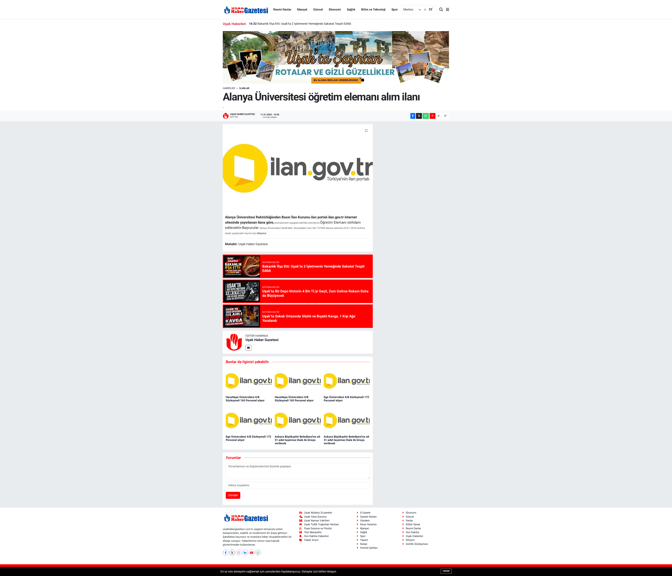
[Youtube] (251, 552)
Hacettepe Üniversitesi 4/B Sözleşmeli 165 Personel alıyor (245, 398)
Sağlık (351, 9)
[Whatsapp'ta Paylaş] (426, 116)
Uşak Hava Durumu (315, 516)
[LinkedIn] (245, 552)
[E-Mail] (248, 348)
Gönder (233, 495)
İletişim (410, 540)
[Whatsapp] (258, 552)
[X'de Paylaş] (419, 116)
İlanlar (244, 88)
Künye (363, 544)
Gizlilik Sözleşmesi (417, 544)
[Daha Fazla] (432, 116)
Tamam (446, 571)
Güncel (318, 9)
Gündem (365, 520)
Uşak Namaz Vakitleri (317, 520)
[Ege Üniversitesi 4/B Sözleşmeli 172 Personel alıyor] (347, 380)
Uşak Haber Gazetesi (262, 340)
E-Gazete (365, 512)
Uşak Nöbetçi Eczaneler (318, 512)
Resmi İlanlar (282, 9)
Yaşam (364, 540)
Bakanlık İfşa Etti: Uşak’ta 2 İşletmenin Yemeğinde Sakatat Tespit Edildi (300, 23)
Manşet (302, 9)
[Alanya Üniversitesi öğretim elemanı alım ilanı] (298, 168)
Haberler (229, 88)
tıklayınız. (262, 233)
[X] (232, 552)
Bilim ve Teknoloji (373, 9)
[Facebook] (226, 552)
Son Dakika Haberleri (316, 536)
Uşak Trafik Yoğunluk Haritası (321, 524)
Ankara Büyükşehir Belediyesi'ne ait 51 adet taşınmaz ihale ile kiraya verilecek (297, 440)
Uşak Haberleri (414, 536)
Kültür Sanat (413, 524)
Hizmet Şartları (369, 547)
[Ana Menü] (446, 9)
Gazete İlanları (368, 516)
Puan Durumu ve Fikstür (318, 528)
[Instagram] (238, 552)
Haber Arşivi (311, 540)
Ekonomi (335, 9)
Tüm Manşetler (313, 532)
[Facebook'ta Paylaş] (412, 116)
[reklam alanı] (336, 57)
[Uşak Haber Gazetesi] (246, 9)
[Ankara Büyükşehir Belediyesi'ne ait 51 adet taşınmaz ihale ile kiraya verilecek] (298, 420)
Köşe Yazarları (368, 524)
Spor (394, 9)
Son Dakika (412, 532)
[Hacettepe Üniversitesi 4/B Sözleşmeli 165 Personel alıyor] (249, 380)
